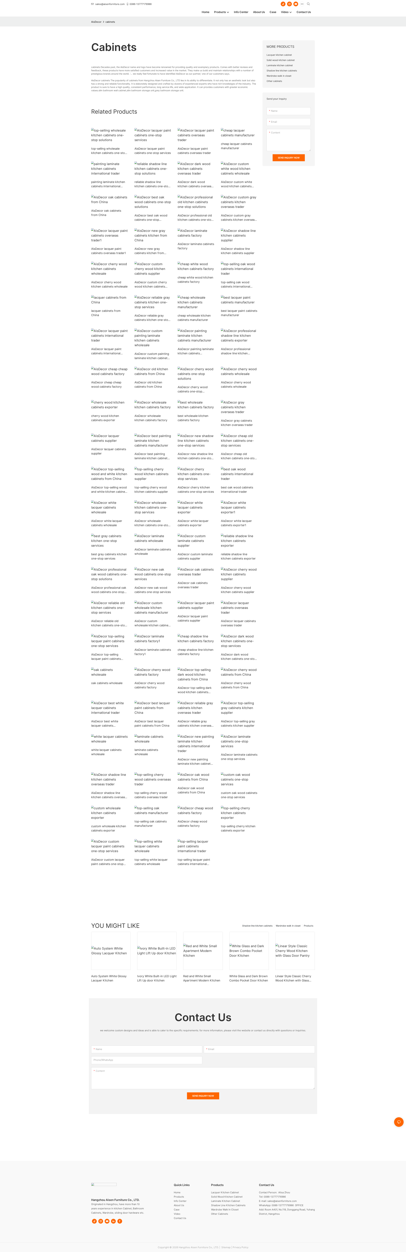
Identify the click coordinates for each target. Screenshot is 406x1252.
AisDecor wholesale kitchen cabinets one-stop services (152, 523)
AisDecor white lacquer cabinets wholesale (106, 523)
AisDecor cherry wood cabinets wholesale (236, 384)
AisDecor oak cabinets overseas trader (193, 585)
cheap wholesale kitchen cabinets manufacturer (194, 317)
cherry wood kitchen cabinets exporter (105, 418)
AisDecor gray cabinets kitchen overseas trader (237, 423)
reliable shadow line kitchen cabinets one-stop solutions (152, 184)
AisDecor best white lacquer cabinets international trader (104, 724)
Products (308, 925)
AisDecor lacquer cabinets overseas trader (238, 623)
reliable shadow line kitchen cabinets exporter (238, 556)
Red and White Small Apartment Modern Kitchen (201, 978)
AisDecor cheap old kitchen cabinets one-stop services (238, 456)
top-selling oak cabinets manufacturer (150, 823)
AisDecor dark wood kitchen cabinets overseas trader (195, 184)
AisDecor (96, 21)
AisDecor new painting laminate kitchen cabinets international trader (195, 762)
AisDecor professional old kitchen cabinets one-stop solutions (195, 218)
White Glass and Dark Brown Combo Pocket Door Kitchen (248, 978)
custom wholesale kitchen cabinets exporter (108, 828)
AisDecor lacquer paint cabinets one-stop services (152, 151)
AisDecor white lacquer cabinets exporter (193, 523)
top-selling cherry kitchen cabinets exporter (238, 828)
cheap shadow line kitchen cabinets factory (195, 652)
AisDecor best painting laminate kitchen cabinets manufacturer (151, 456)
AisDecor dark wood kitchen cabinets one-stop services (238, 657)
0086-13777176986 (141, 4)
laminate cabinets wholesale (146, 752)
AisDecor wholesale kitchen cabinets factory (150, 418)
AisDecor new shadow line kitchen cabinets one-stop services (195, 456)
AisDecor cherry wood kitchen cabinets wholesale (109, 284)
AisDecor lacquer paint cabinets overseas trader (194, 151)
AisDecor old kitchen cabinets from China (148, 384)
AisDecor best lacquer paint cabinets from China (151, 723)
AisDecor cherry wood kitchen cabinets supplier (237, 590)
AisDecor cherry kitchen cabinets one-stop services (196, 489)
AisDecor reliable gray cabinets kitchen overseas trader (195, 724)
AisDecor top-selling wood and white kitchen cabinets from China (109, 490)
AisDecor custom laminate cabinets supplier (195, 556)
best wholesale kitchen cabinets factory (193, 418)
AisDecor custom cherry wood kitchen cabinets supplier (150, 285)
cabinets (110, 21)
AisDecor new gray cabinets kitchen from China (149, 251)
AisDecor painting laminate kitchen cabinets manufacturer (196, 351)
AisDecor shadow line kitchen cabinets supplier (237, 251)
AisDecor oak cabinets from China (106, 213)
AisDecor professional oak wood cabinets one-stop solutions (108, 590)
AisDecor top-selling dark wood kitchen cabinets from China (195, 690)
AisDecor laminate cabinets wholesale (152, 551)
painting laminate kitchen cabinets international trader (108, 184)
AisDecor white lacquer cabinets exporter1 (236, 523)
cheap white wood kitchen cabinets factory (195, 279)
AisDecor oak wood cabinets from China (191, 790)
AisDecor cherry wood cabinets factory (149, 685)
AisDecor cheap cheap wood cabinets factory (106, 384)
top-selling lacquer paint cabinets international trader (194, 862)
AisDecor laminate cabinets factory (196, 246)
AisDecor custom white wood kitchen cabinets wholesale (236, 184)
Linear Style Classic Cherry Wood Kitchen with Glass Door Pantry (293, 978)
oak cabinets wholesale (106, 683)
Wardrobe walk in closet (288, 925)
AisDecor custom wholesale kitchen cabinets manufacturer (152, 623)
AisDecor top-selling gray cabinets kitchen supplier (238, 723)
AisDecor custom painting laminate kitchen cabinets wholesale (151, 356)
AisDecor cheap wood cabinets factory (192, 823)
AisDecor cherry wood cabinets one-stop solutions (193, 389)
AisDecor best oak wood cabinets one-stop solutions (150, 218)
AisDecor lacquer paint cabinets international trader (106, 351)
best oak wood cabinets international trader (237, 489)
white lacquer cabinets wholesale (106, 752)
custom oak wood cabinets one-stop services (239, 795)
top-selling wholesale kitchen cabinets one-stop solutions (109, 151)
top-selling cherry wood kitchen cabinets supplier (151, 489)
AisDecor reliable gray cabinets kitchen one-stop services (152, 318)
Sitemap (226, 1247)
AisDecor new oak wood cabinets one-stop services (152, 590)
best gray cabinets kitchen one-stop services (109, 556)
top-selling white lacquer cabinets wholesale (151, 862)
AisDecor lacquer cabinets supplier (108, 451)
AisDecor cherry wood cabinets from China (236, 685)
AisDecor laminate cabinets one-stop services (239, 757)
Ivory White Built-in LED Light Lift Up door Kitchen (157, 978)
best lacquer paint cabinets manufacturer (239, 313)
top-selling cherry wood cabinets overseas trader (151, 795)
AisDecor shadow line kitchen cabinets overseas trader (108, 795)
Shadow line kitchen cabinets (257, 925)
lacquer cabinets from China (106, 313)
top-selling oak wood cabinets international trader (235, 285)
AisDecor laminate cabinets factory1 (152, 652)
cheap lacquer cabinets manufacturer (236, 146)
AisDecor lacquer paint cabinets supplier (193, 618)
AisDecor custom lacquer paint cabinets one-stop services (108, 862)
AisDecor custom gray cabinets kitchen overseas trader (238, 218)
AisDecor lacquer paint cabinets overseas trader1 (108, 251)
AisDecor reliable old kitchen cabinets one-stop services (109, 623)
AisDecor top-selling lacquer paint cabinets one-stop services (106, 657)
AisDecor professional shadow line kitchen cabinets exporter (235, 351)
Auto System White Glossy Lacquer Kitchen (109, 978)
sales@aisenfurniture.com (110, 4)
